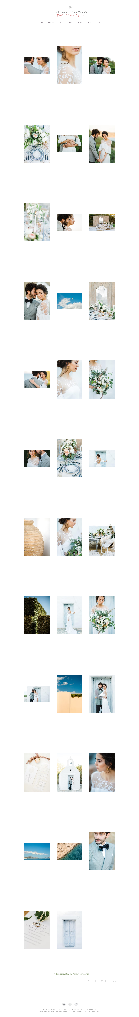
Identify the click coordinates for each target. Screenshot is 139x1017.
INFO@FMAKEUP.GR (77, 1011)
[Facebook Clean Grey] (70, 1004)
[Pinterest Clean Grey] (76, 1004)
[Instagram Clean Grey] (64, 1004)
